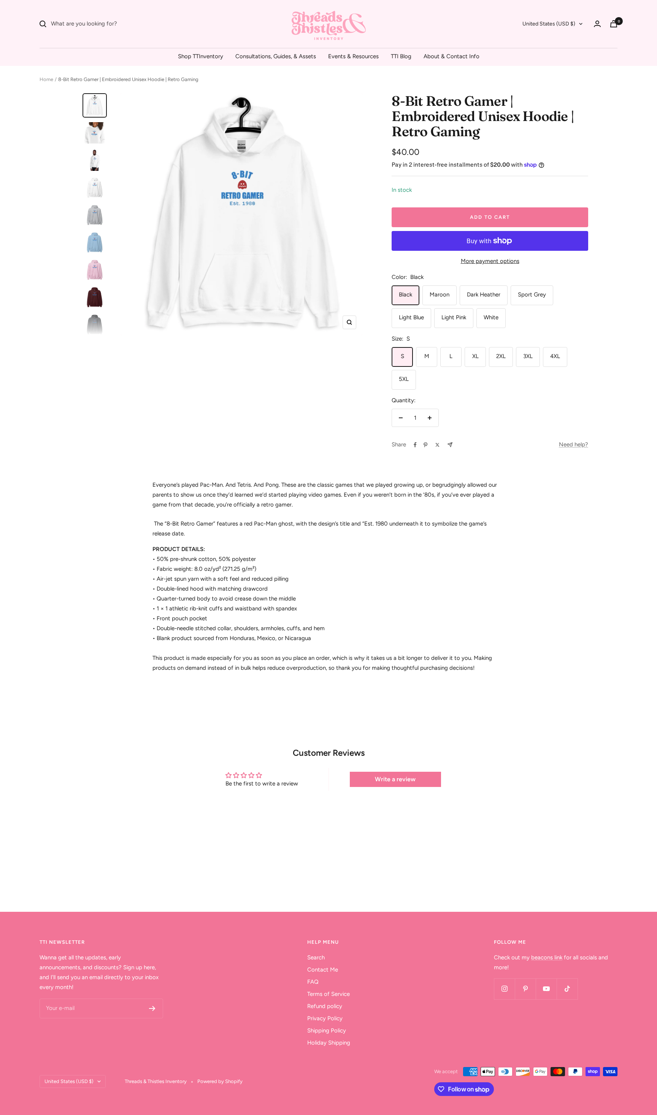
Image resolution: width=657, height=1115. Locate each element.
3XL (528, 356)
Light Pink (453, 317)
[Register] (152, 1008)
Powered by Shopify (220, 1081)
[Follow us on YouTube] (546, 988)
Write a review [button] (395, 779)
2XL (501, 356)
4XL (555, 356)
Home (46, 79)
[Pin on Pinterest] (425, 445)
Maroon (439, 294)
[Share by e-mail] (450, 444)
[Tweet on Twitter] (437, 445)
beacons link (546, 957)
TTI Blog (401, 56)
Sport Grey (532, 294)
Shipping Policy (326, 1030)
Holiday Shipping (328, 1042)
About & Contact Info (451, 56)
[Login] (597, 24)
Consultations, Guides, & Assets (275, 56)
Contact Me (322, 969)
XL (475, 356)
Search (316, 957)
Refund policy (324, 1006)
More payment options (490, 261)
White (491, 317)
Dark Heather (483, 294)
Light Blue (411, 317)
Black (405, 294)
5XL (404, 379)
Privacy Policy (325, 1018)
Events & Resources (353, 56)
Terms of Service (328, 994)
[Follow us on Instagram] (504, 988)
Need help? (573, 444)
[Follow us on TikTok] (567, 988)
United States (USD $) (548, 24)
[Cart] (613, 23)
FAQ (313, 981)
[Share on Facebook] (415, 445)
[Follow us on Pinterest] (525, 988)
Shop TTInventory (200, 56)
